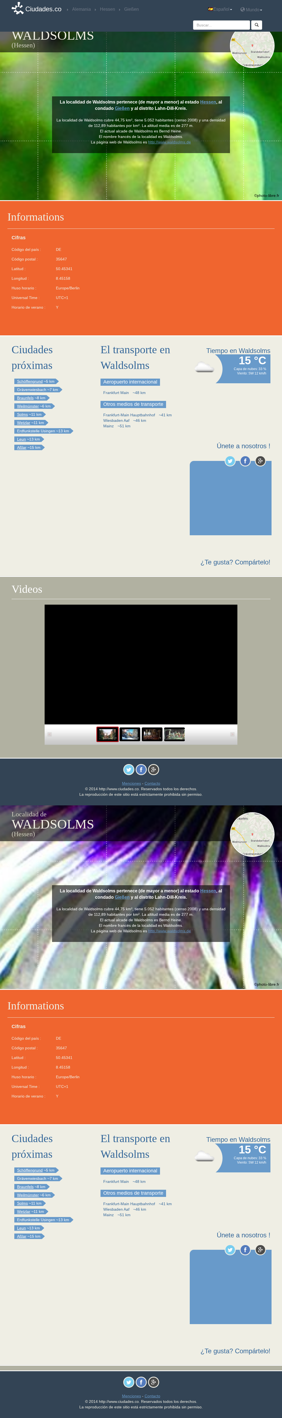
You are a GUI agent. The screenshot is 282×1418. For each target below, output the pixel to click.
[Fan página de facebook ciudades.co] (245, 460)
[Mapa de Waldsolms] (252, 45)
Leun (21, 439)
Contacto (152, 783)
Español (221, 9)
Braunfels (25, 398)
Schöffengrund (30, 381)
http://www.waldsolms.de (169, 142)
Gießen (122, 108)
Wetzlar (23, 422)
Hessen (208, 102)
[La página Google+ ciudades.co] (260, 460)
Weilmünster (28, 406)
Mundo (252, 9)
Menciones (131, 783)
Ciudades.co (43, 9)
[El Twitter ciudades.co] (230, 460)
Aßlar (21, 447)
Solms (22, 414)
